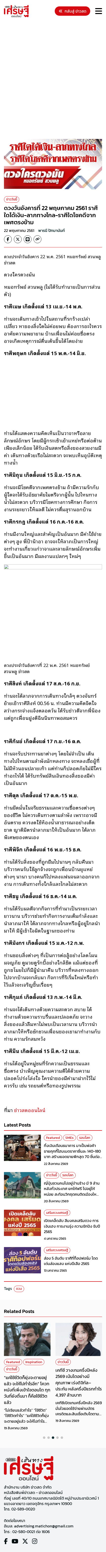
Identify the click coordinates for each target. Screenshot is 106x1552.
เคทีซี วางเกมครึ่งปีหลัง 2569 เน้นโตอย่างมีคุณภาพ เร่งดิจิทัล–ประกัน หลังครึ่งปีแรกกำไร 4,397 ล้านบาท (78, 1382)
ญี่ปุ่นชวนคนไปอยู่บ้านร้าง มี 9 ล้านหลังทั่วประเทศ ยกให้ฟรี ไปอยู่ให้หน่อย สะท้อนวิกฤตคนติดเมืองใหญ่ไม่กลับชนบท (72, 1191)
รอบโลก (84, 1137)
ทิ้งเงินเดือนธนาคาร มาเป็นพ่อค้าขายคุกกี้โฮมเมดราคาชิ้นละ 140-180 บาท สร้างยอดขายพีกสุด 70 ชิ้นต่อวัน (72, 1154)
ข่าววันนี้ (11, 199)
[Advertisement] (53, 79)
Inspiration (33, 1362)
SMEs (69, 1137)
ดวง (19, 1288)
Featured (53, 1137)
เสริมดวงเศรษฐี (57, 1212)
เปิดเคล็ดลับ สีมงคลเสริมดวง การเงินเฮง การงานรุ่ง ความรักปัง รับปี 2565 (72, 1226)
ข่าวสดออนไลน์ (29, 1110)
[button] (44, 1437)
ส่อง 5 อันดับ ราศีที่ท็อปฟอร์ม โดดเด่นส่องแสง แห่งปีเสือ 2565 (71, 1260)
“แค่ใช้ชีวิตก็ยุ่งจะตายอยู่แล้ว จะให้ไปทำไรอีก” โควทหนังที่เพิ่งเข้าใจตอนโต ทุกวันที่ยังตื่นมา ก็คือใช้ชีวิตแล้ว (27, 1390)
